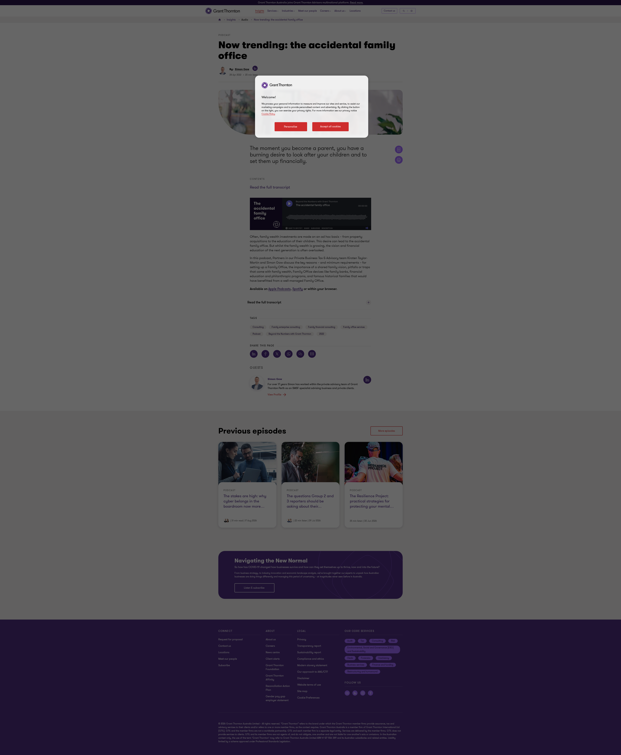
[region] (311, 107)
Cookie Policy (268, 114)
